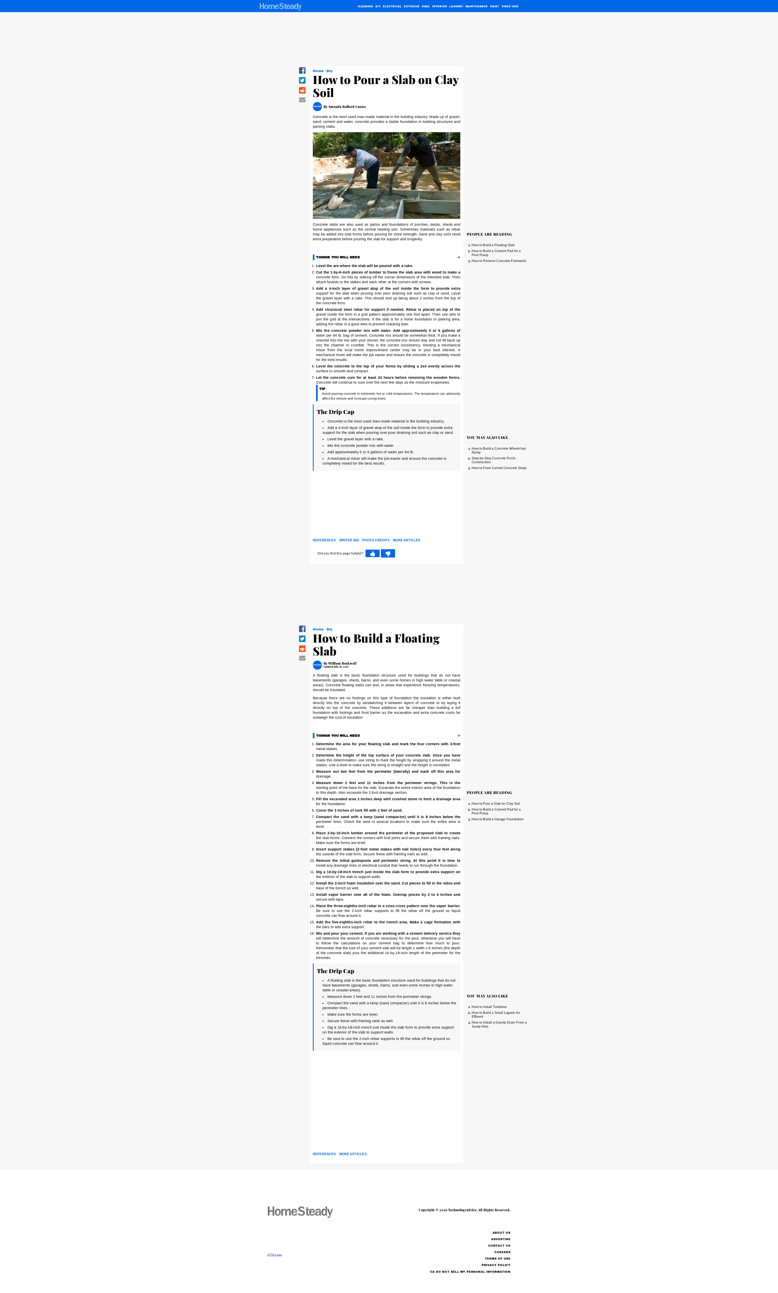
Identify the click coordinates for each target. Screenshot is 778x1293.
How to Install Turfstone (489, 1007)
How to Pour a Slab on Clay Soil (496, 803)
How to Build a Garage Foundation (498, 819)
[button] (302, 73)
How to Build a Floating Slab (493, 245)
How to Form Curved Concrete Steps (499, 468)
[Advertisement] (386, 505)
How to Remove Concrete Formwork (499, 261)
